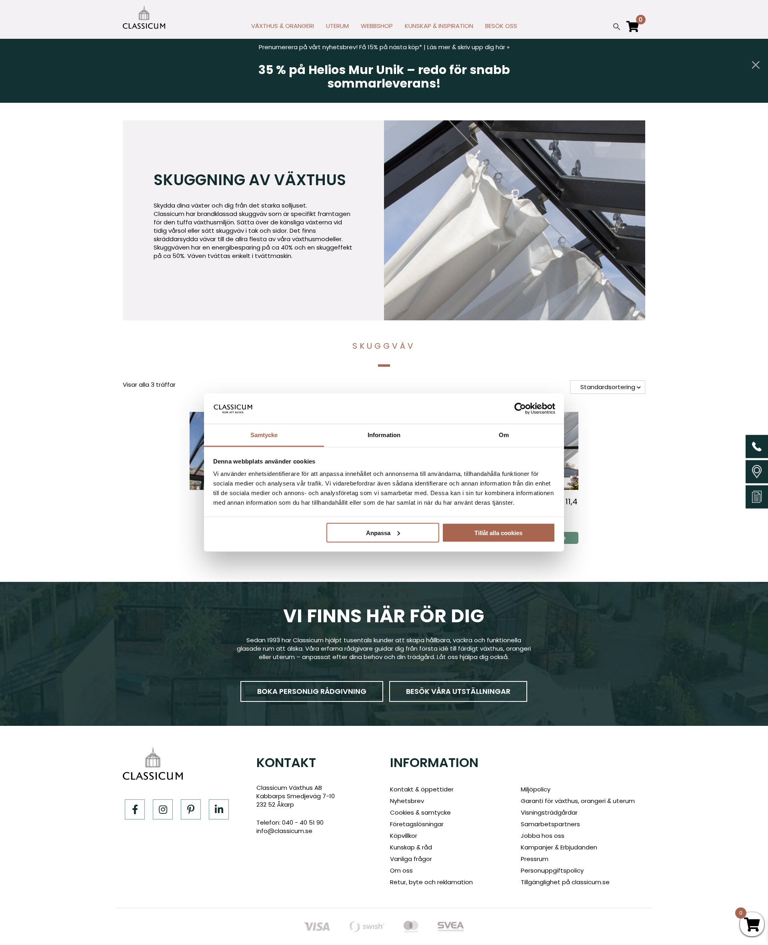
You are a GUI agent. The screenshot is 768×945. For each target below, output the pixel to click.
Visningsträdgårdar (549, 812)
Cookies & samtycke (420, 812)
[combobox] (607, 387)
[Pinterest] (191, 809)
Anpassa (378, 532)
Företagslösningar (417, 824)
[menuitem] (282, 28)
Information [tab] (384, 435)
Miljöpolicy (535, 789)
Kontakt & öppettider (422, 789)
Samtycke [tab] (264, 435)
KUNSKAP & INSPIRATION (439, 26)
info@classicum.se (284, 831)
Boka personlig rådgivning (311, 691)
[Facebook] (135, 809)
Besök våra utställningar (458, 691)
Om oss (401, 870)
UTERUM (337, 26)
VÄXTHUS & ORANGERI (282, 26)
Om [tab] (504, 435)
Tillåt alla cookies (498, 532)
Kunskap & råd (411, 847)
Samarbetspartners (550, 824)
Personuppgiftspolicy (552, 870)
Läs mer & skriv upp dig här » (468, 47)
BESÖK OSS (501, 26)
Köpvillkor (403, 835)
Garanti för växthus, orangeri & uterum (578, 801)
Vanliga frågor (411, 859)
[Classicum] (144, 17)
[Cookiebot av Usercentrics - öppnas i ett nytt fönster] (520, 408)
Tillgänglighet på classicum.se (565, 882)
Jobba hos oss (542, 835)
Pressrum (534, 859)
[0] (632, 30)
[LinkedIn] (219, 809)
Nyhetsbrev (407, 801)
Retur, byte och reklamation (431, 882)
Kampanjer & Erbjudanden (559, 847)
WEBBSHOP (377, 26)
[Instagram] (163, 809)
